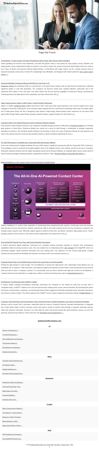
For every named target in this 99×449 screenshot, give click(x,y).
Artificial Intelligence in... (9, 369)
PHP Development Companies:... (12, 434)
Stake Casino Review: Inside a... (12, 425)
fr (49, 447)
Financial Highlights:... (9, 395)
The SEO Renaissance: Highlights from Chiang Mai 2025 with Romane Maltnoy (28, 142)
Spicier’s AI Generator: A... (10, 330)
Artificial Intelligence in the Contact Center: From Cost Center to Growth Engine (28, 162)
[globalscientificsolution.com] (49, 24)
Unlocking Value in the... (9, 399)
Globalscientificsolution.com (38, 445)
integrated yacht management (50, 313)
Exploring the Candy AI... (9, 352)
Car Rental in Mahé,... (9, 365)
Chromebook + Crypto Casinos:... (12, 412)
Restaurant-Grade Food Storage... (12, 382)
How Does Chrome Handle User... (12, 373)
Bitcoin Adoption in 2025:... (10, 421)
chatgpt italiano (85, 293)
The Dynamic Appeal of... (10, 343)
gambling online (20, 106)
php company (69, 248)
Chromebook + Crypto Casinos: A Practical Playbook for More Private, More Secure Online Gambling (35, 61)
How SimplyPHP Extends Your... (12, 439)
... (7, 74)
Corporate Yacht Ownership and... (12, 360)
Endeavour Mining (77, 125)
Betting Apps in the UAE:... (10, 391)
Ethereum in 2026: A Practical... (12, 417)
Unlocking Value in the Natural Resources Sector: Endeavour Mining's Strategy (28, 123)
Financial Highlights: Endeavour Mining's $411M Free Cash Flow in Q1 (25, 83)
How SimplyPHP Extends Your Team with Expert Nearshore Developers (25, 242)
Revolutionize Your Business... (11, 347)
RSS (71, 445)
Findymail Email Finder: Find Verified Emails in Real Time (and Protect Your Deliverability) (32, 262)
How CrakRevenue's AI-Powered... (12, 339)
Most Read (50, 445)
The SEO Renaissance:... (10, 334)
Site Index (57, 445)
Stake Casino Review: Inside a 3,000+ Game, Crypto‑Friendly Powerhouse (26, 103)
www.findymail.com (74, 273)
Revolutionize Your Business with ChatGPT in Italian (19, 282)
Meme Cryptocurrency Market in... (12, 408)
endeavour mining (7, 86)
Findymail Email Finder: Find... (11, 386)
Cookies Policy (65, 445)
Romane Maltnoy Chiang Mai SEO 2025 (69, 154)
